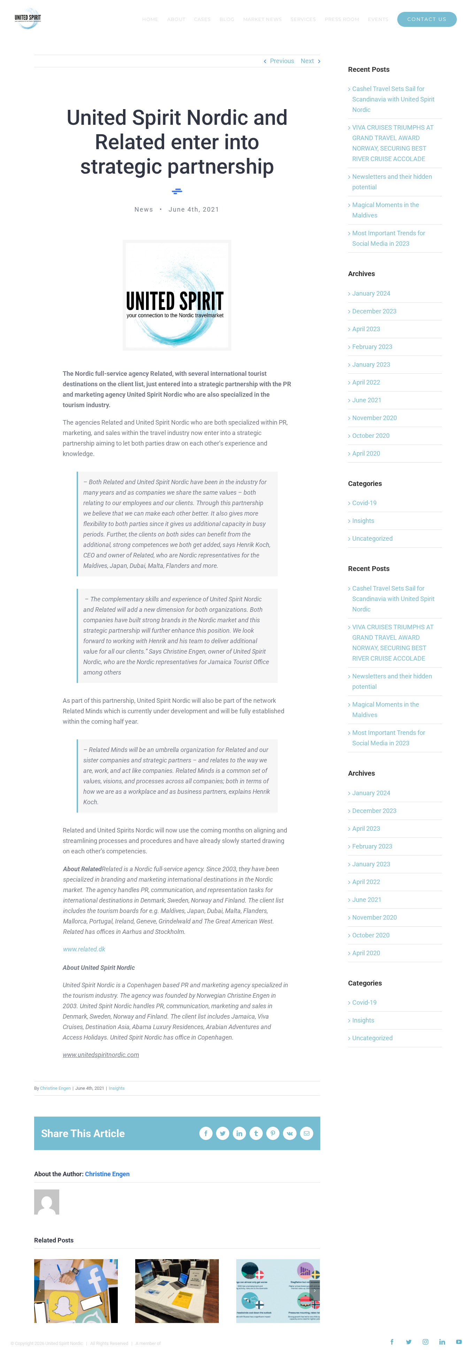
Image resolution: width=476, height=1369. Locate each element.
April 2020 (366, 453)
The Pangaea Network (184, 1343)
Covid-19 (364, 503)
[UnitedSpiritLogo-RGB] (177, 246)
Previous (282, 60)
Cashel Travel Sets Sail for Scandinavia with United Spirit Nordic (393, 99)
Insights (117, 1088)
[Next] (314, 1290)
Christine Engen (55, 1088)
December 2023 (374, 311)
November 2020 (374, 417)
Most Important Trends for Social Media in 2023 (76, 1291)
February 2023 (372, 346)
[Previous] (39, 1290)
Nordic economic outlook (278, 1291)
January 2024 (371, 293)
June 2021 (367, 400)
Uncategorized (372, 538)
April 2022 (366, 382)
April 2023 (366, 329)
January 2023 (371, 364)
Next (307, 60)
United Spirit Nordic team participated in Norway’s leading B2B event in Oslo (177, 1291)
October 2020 (371, 435)
